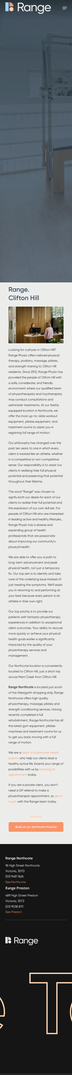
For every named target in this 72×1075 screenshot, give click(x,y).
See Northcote (15, 882)
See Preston (13, 912)
